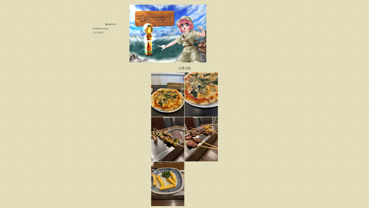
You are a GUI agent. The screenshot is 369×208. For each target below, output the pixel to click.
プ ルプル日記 (98, 32)
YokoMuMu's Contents (101, 28)
